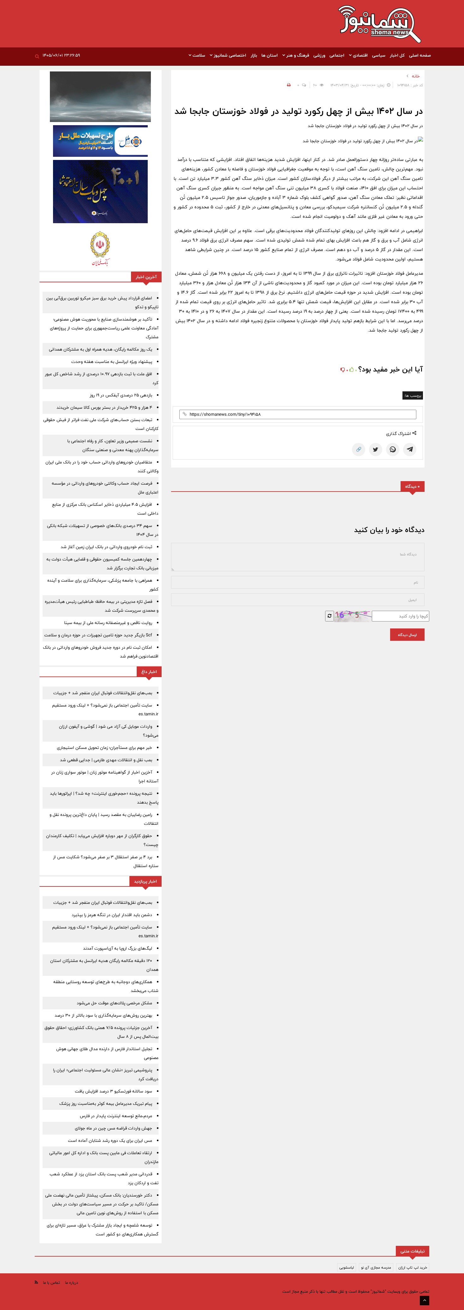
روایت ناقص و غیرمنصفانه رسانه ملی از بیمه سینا (108, 623)
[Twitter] (375, 449)
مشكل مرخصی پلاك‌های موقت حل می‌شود (114, 1003)
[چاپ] (287, 85)
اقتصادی (360, 55)
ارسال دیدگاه (407, 635)
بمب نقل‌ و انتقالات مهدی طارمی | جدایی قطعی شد (106, 760)
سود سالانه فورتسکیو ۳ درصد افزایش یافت (113, 1091)
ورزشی (319, 55)
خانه (416, 76)
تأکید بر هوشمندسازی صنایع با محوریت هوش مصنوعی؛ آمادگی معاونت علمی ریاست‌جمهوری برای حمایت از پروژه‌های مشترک (104, 328)
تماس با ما (51, 1282)
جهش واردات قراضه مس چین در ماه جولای (113, 1128)
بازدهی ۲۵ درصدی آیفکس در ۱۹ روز (121, 395)
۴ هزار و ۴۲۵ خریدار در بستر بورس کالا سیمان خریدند (104, 407)
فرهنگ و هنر (297, 55)
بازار (254, 55)
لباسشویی (346, 1267)
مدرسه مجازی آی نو (376, 1267)
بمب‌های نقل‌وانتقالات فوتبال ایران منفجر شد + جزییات (102, 693)
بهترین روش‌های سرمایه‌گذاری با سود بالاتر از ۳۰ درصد (103, 1015)
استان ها (269, 55)
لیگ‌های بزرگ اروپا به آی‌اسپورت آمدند (117, 948)
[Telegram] (409, 449)
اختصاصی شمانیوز (229, 55)
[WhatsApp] (392, 449)
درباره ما (71, 1282)
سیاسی (378, 55)
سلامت (198, 55)
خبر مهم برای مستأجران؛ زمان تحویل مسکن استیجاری (104, 747)
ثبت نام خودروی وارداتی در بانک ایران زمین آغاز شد (106, 547)
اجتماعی (337, 55)
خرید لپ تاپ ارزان (412, 1267)
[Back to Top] (424, 1300)
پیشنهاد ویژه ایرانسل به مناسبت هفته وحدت (111, 361)
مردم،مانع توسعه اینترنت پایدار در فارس (116, 1116)
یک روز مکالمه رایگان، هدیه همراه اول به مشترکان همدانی (100, 349)
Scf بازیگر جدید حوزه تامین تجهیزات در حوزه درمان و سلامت (98, 635)
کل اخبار (397, 55)
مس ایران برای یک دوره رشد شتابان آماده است (110, 1140)
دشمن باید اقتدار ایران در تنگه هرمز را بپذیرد (112, 915)
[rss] (36, 1282)
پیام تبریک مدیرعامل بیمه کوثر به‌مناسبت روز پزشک (105, 1103)
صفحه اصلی (420, 55)
